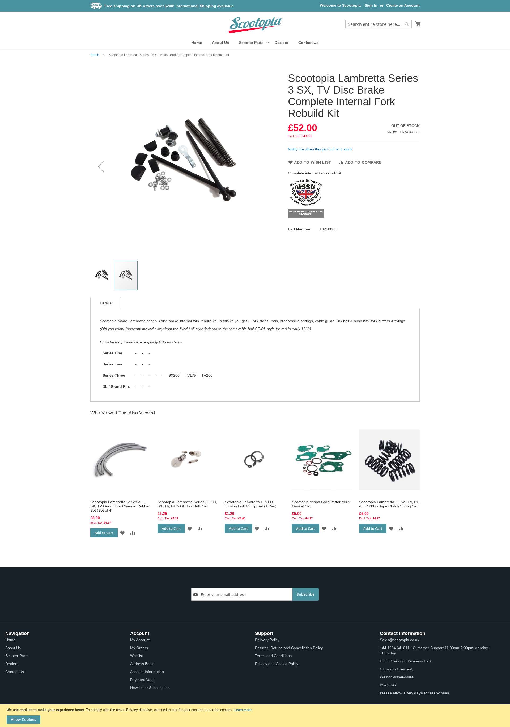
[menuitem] (196, 42)
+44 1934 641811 (394, 648)
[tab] (105, 303)
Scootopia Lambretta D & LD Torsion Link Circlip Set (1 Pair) (251, 504)
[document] (256, 716)
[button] (101, 166)
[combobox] (378, 24)
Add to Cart (104, 532)
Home (94, 55)
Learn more (243, 710)
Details (105, 303)
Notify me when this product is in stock (320, 149)
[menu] (255, 42)
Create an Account (403, 5)
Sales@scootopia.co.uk (399, 640)
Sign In (371, 5)
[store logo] (255, 25)
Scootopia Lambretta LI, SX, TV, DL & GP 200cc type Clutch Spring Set (389, 504)
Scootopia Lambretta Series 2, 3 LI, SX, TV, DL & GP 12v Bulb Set (187, 504)
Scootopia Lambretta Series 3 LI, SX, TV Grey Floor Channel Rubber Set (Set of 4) (120, 506)
